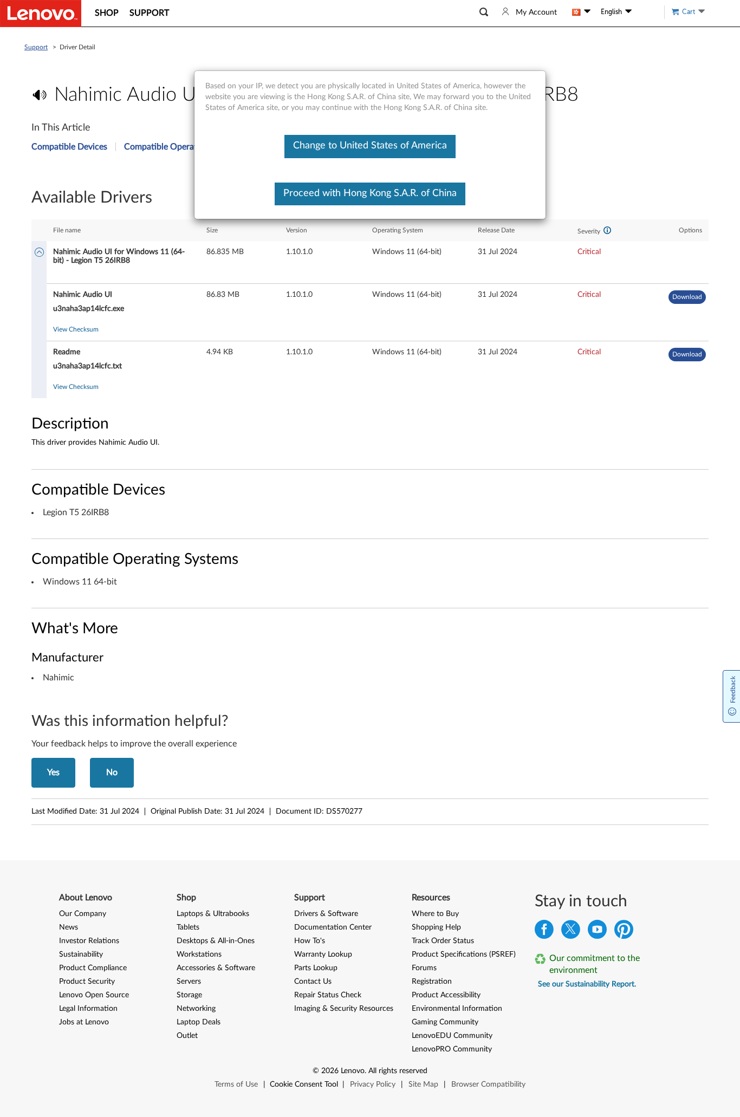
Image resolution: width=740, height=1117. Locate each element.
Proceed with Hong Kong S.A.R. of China (370, 193)
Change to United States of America (370, 146)
